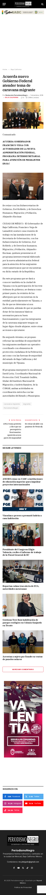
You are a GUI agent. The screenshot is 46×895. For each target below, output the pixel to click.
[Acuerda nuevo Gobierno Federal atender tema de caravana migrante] (23, 115)
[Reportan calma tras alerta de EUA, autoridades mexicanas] (23, 571)
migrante (27, 404)
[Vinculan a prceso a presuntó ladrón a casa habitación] (23, 500)
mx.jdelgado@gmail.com (29, 862)
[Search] (42, 4)
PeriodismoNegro (11, 408)
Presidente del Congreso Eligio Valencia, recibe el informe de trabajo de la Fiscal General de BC (22, 552)
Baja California (11, 97)
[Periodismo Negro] (23, 4)
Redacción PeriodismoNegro (16, 95)
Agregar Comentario (23, 669)
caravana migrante (12, 404)
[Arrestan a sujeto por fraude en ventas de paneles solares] (23, 641)
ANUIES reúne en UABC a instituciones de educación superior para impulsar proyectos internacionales (23, 482)
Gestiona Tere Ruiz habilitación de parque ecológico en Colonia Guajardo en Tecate (22, 623)
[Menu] (4, 4)
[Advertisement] (23, 43)
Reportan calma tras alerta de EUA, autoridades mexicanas (21, 587)
